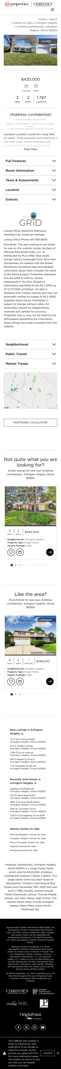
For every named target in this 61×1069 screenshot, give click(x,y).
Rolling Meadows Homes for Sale (28, 834)
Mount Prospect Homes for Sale (27, 842)
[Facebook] (18, 1029)
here (25, 1065)
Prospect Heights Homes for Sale (28, 838)
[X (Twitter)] (26, 1029)
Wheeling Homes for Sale (24, 850)
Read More (30, 149)
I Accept (48, 1053)
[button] (30, 390)
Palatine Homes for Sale (23, 846)
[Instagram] (34, 1029)
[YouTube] (43, 1029)
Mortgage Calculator (30, 422)
